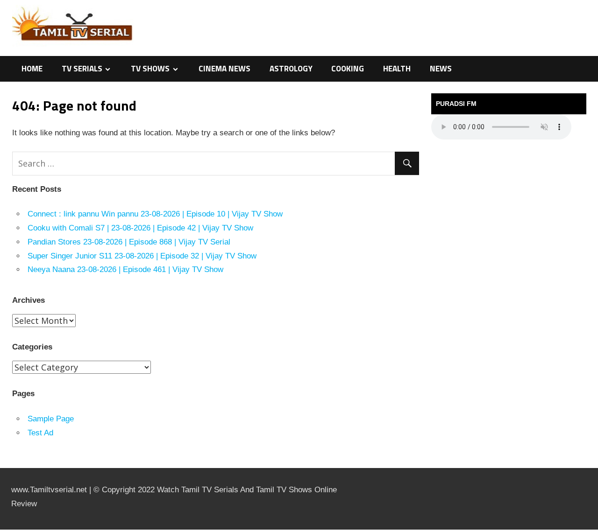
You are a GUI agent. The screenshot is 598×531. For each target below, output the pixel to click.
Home (32, 69)
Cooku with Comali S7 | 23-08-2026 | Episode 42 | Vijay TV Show (140, 228)
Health (397, 69)
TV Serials (82, 69)
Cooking (347, 69)
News (441, 69)
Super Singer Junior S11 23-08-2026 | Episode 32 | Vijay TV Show (142, 256)
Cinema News (224, 69)
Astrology (291, 69)
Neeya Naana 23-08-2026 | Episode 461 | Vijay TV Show (125, 269)
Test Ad (40, 432)
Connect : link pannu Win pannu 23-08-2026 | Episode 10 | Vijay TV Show (155, 214)
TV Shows (150, 69)
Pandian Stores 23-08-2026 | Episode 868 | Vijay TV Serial (129, 242)
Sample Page (51, 418)
